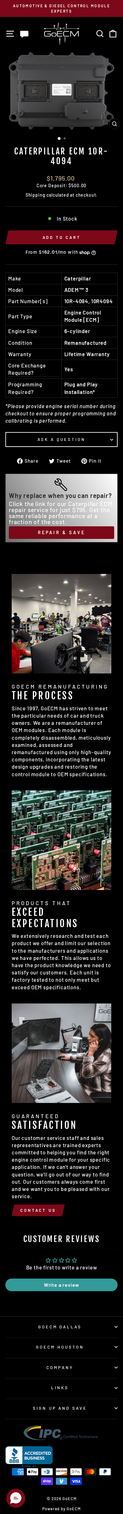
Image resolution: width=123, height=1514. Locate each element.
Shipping (35, 195)
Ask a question (62, 439)
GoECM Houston (60, 1346)
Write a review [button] (61, 1285)
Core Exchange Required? (27, 369)
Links (60, 1387)
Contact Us (38, 1210)
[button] (15, 1498)
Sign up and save (60, 1408)
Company (59, 1367)
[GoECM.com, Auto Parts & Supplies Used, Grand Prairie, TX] (29, 1457)
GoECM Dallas (60, 1326)
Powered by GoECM (61, 1508)
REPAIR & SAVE (61, 532)
